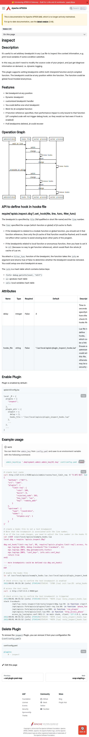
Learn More (70, 2)
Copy (83, 396)
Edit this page (11, 665)
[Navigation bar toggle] (3, 8)
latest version (42, 22)
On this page (9, 34)
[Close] (87, 2)
